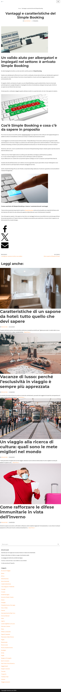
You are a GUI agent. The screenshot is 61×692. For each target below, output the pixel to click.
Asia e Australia (5, 581)
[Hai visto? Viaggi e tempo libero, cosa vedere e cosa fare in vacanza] (2, 1)
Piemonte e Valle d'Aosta (7, 637)
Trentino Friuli (4, 676)
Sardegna (3, 650)
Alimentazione (4, 578)
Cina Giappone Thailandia (7, 586)
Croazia (3, 592)
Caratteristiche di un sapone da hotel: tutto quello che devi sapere (30, 316)
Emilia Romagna (5, 594)
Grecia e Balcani (5, 615)
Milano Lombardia (6, 631)
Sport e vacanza (5, 660)
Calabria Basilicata (6, 584)
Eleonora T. (27, 21)
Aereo (2, 573)
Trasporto (3, 674)
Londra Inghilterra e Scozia (8, 623)
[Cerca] (58, 544)
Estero (2, 600)
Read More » (27, 332)
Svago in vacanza (5, 668)
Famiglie (3, 602)
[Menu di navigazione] (58, 1)
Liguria (3, 621)
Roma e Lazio (4, 645)
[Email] (5, 248)
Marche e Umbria (5, 626)
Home (19, 8)
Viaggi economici (5, 682)
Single (2, 655)
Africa (2, 576)
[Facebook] (5, 232)
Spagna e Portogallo (6, 658)
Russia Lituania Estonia (7, 647)
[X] (5, 240)
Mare (2, 629)
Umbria (3, 679)
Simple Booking (29, 210)
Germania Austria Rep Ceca (8, 613)
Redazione (4, 327)
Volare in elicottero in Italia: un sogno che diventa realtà (15, 555)
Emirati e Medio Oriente (7, 597)
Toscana (3, 671)
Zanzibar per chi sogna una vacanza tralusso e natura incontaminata (18, 552)
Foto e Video (4, 607)
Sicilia (2, 653)
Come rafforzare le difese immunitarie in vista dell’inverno (27, 512)
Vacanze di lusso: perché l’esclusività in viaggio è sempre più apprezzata (26, 381)
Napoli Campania (5, 634)
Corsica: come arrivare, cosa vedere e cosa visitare (14, 560)
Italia (2, 618)
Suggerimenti (4, 666)
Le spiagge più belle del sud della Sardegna (12, 558)
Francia (3, 610)
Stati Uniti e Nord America (8, 663)
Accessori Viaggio (5, 570)
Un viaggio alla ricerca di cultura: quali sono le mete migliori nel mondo (28, 446)
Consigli (3, 589)
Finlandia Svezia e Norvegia (8, 605)
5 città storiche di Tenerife (7, 563)
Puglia (2, 639)
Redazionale (4, 642)
